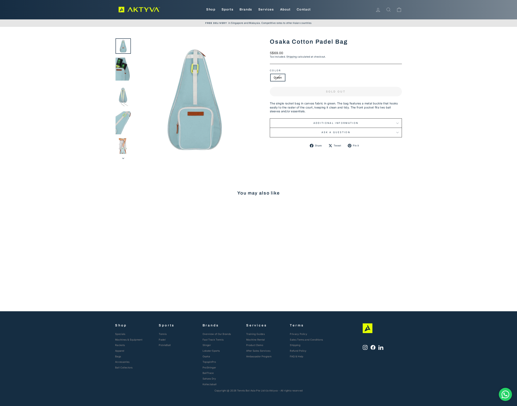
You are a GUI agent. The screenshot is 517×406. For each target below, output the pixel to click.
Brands (246, 9)
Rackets (120, 345)
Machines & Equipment (128, 339)
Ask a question (336, 132)
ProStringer (209, 367)
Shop (210, 9)
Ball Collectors (123, 367)
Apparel (119, 350)
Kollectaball (210, 384)
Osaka (206, 356)
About (285, 9)
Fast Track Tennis (213, 339)
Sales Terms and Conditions (306, 339)
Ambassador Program (258, 356)
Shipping (291, 56)
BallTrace (208, 372)
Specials (120, 334)
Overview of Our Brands (217, 334)
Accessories (122, 361)
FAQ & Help (296, 356)
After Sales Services (258, 350)
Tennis (163, 334)
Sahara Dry (209, 378)
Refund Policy (298, 350)
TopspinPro (209, 361)
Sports (228, 9)
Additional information (335, 123)
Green (278, 77)
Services (266, 9)
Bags (118, 356)
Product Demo (254, 345)
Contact (304, 9)
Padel (162, 339)
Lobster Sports (211, 350)
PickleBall (165, 345)
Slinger (207, 345)
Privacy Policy (298, 334)
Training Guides (255, 334)
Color (275, 70)
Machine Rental (255, 339)
